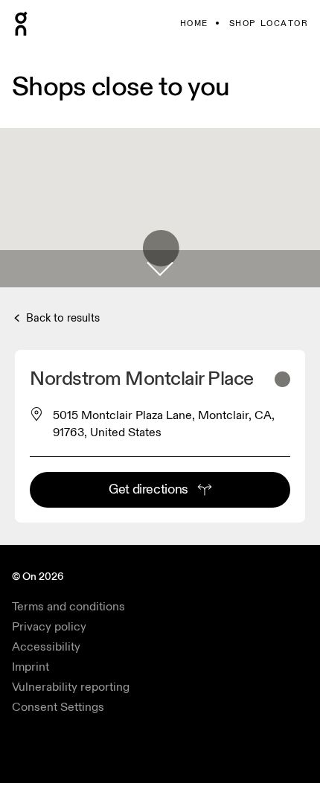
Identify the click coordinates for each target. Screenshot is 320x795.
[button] (160, 268)
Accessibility (46, 646)
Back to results (61, 318)
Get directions (148, 489)
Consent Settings (58, 707)
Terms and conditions (68, 606)
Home (194, 23)
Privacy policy (49, 626)
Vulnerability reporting (70, 687)
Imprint (30, 667)
